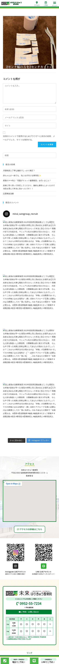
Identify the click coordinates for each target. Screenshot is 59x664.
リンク (29, 653)
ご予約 (46, 5)
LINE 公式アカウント (43, 571)
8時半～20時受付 (19, 659)
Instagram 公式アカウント (15, 571)
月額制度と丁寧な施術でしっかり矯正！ (19, 170)
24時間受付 (48, 659)
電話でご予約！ (19, 662)
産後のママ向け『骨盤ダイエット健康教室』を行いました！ (27, 180)
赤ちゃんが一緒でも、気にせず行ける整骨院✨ (22, 175)
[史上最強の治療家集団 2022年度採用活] (29, 247)
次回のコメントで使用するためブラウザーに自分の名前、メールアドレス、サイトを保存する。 (29, 138)
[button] (54, 2)
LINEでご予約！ (48, 662)
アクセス (37, 5)
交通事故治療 (8, 193)
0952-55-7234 (30, 604)
